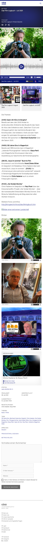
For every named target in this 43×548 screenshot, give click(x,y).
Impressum (6, 528)
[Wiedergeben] (2, 77)
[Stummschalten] (35, 77)
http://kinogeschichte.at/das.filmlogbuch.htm (19, 204)
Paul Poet (25, 422)
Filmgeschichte (13, 420)
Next (40, 99)
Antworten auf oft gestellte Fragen (12, 521)
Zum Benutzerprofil (9, 383)
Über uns (5, 513)
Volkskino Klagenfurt (34, 422)
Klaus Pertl (11, 422)
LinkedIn (5, 541)
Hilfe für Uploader (8, 519)
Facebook (6, 537)
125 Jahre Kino (5, 418)
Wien (3, 424)
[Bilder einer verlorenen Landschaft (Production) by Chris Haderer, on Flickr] (15, 210)
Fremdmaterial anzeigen (10, 434)
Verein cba (6, 515)
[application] (21, 77)
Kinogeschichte (36, 420)
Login (4, 526)
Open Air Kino (18, 422)
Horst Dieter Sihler (24, 420)
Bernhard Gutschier (15, 418)
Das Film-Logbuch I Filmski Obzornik (12, 22)
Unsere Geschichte (8, 517)
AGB (4, 532)
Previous (1, 99)
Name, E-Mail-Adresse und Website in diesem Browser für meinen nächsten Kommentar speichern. (19, 481)
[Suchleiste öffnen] (41, 3)
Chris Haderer (30, 418)
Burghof (24, 418)
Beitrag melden (7, 438)
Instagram (6, 539)
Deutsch (4, 429)
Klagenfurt (4, 422)
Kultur (3, 412)
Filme (7, 412)
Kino (30, 420)
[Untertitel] (32, 77)
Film (7, 420)
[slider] (17, 77)
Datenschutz (6, 530)
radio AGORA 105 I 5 (7, 389)
